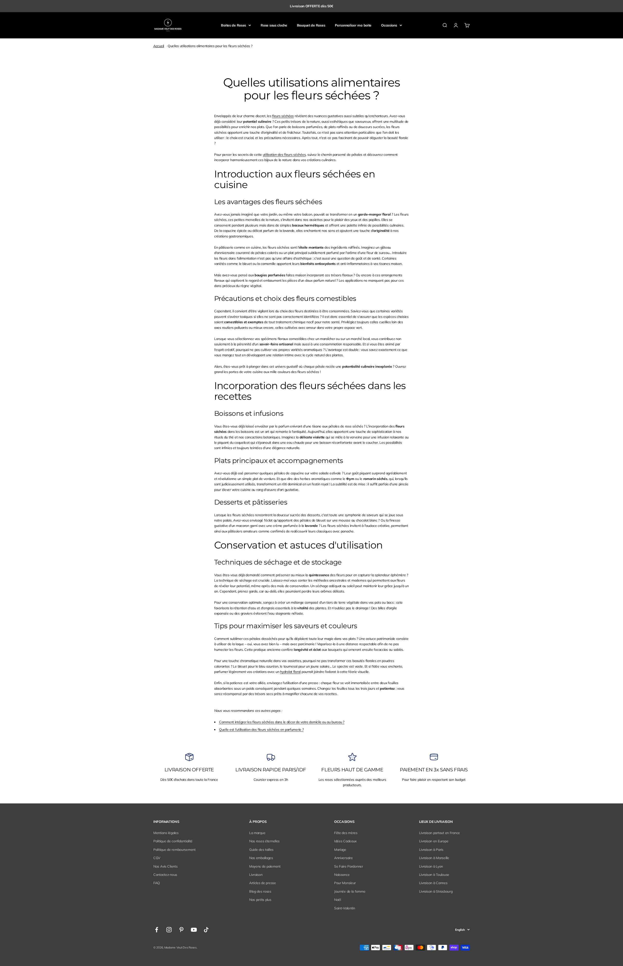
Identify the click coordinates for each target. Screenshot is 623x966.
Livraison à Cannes (433, 883)
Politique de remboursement (174, 849)
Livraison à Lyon (431, 866)
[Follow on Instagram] (169, 929)
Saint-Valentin (344, 908)
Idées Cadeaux (345, 841)
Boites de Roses (233, 25)
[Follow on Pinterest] (181, 929)
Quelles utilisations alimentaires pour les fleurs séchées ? (210, 46)
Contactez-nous (165, 874)
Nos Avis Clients (165, 866)
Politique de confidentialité (172, 841)
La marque (257, 833)
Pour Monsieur (345, 883)
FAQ (156, 883)
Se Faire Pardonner (348, 866)
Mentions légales (166, 833)
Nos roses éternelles (264, 841)
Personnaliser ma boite (353, 25)
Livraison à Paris (431, 849)
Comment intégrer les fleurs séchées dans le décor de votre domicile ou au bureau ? (281, 722)
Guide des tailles (261, 849)
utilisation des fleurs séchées (284, 154)
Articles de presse (262, 883)
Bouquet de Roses (311, 25)
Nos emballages (261, 858)
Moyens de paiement (265, 866)
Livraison (255, 874)
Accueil (158, 46)
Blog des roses (260, 891)
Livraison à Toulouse (434, 874)
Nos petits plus (260, 899)
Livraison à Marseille (434, 858)
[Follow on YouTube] (194, 929)
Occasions (389, 25)
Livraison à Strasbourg (436, 891)
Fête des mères (345, 833)
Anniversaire (343, 858)
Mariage (340, 849)
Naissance (341, 874)
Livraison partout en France (439, 833)
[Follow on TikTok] (206, 929)
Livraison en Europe (434, 841)
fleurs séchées (283, 116)
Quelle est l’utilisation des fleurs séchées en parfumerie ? (261, 729)
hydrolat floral (290, 672)
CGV (156, 858)
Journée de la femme (350, 891)
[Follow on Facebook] (156, 929)
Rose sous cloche (274, 25)
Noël (337, 899)
